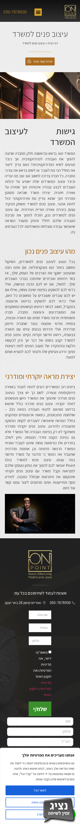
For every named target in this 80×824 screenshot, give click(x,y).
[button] (38, 12)
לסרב (40, 814)
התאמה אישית (40, 802)
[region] (40, 786)
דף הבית (53, 43)
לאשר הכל (40, 790)
